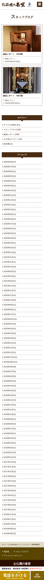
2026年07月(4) (10, 167)
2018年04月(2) (10, 443)
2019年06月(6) (10, 376)
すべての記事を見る (12, 125)
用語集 (6, 552)
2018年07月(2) (10, 429)
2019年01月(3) (10, 400)
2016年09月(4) (10, 529)
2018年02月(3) (10, 452)
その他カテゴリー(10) (13, 139)
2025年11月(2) (10, 205)
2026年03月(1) (10, 186)
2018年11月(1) (10, 410)
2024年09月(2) (10, 271)
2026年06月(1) (10, 171)
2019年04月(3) (10, 386)
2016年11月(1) (10, 519)
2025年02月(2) (10, 248)
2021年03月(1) (10, 281)
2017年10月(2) (10, 472)
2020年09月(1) (10, 305)
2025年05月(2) (10, 233)
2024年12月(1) (10, 257)
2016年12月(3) (10, 514)
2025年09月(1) (10, 214)
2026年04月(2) (10, 181)
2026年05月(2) (10, 176)
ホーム (4, 544)
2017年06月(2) (10, 486)
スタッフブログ (22, 17)
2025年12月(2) (10, 200)
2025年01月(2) (10, 252)
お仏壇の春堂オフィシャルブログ (18, 544)
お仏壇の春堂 (17, 4)
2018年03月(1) (10, 448)
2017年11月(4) (10, 467)
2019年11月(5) (10, 352)
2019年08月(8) (10, 367)
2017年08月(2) (10, 476)
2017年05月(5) (10, 491)
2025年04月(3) (10, 238)
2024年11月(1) (10, 262)
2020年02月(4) (10, 338)
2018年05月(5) (10, 438)
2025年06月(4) (10, 229)
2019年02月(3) (10, 395)
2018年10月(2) (10, 414)
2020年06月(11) (10, 319)
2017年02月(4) (10, 505)
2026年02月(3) (10, 190)
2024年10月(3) (10, 267)
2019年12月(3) (10, 348)
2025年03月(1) (10, 243)
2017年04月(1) (10, 495)
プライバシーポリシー (13, 556)
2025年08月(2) (10, 219)
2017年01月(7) (10, 510)
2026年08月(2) (10, 162)
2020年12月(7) (10, 291)
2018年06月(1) (10, 433)
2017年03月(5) (10, 500)
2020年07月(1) (10, 314)
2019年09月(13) (10, 362)
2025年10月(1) (10, 210)
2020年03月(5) (10, 333)
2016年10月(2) (10, 524)
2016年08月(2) (10, 533)
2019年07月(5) (10, 371)
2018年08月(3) (10, 424)
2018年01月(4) (10, 457)
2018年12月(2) (10, 405)
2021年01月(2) (10, 286)
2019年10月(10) (10, 357)
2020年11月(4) (10, 295)
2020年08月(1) (10, 310)
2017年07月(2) (10, 481)
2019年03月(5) (10, 391)
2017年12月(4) (10, 462)
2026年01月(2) (10, 195)
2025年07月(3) (10, 224)
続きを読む (22, 44)
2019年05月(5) (10, 381)
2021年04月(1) (10, 276)
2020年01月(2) (10, 343)
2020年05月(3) (10, 324)
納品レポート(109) (11, 134)
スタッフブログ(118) (12, 130)
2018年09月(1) (10, 419)
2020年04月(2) (10, 329)
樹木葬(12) (8, 144)
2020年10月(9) (10, 300)
